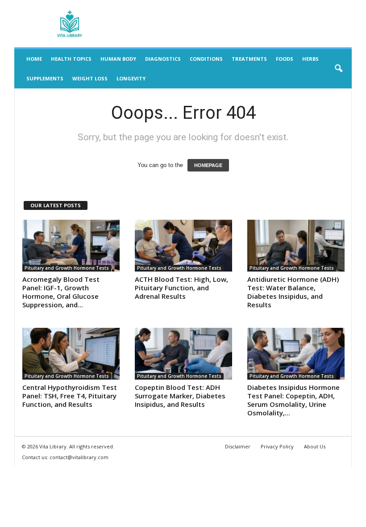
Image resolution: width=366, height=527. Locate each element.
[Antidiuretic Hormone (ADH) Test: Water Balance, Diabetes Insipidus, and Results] (296, 246)
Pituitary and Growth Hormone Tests (67, 268)
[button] (338, 69)
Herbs (310, 58)
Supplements (44, 78)
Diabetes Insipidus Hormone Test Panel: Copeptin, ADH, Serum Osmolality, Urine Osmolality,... (293, 400)
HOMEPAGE (208, 165)
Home (34, 58)
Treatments (249, 58)
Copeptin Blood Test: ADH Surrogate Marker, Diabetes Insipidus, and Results (180, 396)
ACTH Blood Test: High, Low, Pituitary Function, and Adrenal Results (181, 288)
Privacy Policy (277, 446)
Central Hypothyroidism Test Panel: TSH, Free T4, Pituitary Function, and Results (69, 396)
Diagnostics (163, 58)
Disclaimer (237, 446)
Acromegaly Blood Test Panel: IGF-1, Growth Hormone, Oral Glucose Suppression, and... (61, 292)
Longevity (131, 78)
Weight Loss (90, 78)
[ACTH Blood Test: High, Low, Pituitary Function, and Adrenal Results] (183, 246)
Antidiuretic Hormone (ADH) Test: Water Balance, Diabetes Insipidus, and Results (293, 292)
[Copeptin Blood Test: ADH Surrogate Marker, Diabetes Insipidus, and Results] (183, 354)
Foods (284, 58)
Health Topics (71, 58)
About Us (314, 446)
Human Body (118, 58)
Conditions (206, 58)
